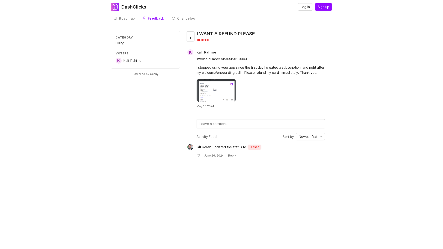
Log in (305, 7)
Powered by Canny (145, 74)
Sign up (323, 7)
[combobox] (310, 136)
